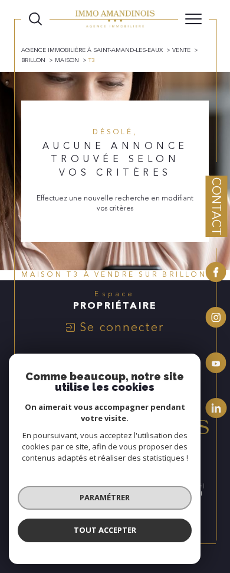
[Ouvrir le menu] (193, 19)
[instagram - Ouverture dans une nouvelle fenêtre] (216, 319)
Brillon (33, 60)
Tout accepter (105, 530)
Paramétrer (105, 497)
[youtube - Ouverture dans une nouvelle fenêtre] (216, 364)
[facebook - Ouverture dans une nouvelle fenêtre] (216, 273)
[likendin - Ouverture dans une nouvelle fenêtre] (216, 408)
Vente (181, 50)
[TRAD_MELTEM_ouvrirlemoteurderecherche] (35, 19)
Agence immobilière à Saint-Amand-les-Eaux (92, 50)
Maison (67, 60)
